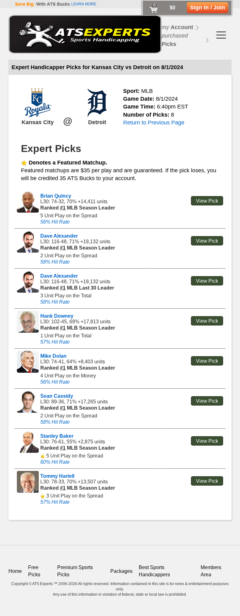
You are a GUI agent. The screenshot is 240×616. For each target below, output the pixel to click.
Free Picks (34, 571)
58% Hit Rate (55, 262)
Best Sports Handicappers (154, 571)
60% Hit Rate (55, 462)
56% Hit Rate (55, 222)
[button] (221, 34)
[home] (85, 34)
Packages (121, 571)
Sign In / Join (207, 7)
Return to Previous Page (153, 122)
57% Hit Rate (55, 342)
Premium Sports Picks (75, 571)
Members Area (211, 571)
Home (15, 571)
